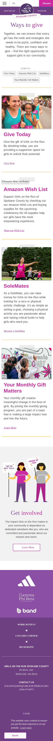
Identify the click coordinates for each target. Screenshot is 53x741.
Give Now (9, 163)
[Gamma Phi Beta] (26, 597)
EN (14, 3)
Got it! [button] (15, 735)
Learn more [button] (26, 728)
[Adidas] (26, 580)
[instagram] (23, 705)
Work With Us (26, 624)
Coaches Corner (26, 636)
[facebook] (29, 705)
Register (42, 11)
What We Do (9, 11)
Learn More (10, 427)
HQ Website (26, 647)
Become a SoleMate (14, 331)
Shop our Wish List (14, 230)
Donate (46, 3)
